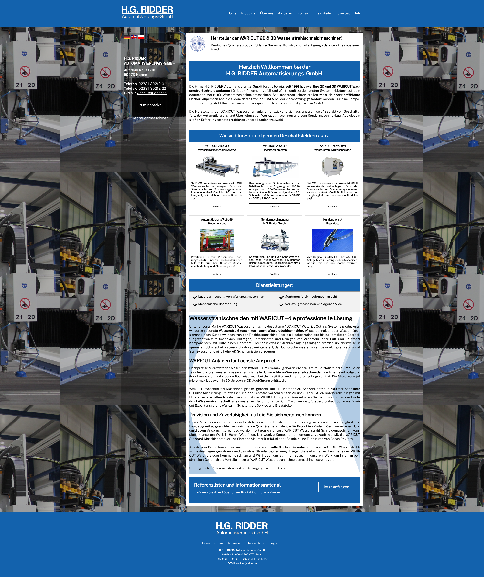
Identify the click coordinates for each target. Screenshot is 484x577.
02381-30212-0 (151, 84)
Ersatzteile (322, 13)
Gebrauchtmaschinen (150, 118)
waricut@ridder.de (152, 93)
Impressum (235, 543)
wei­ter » (217, 206)
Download (342, 13)
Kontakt (304, 13)
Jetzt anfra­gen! (336, 487)
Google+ (273, 543)
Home (232, 13)
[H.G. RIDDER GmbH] (147, 17)
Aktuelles (285, 13)
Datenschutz (255, 543)
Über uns (267, 13)
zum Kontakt (150, 105)
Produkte (248, 13)
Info (358, 13)
